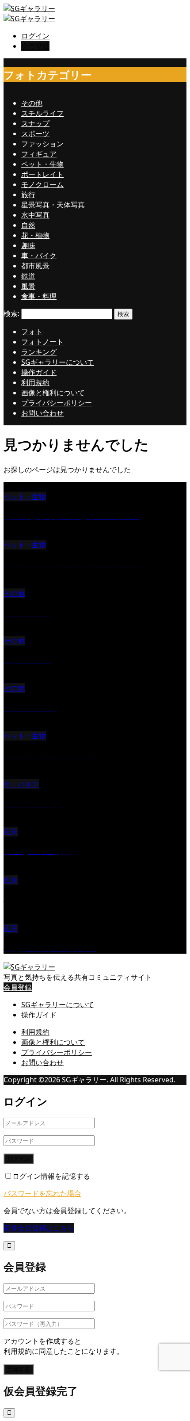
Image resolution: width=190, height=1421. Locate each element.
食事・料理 (39, 296)
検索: (11, 313)
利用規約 (35, 382)
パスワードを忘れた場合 (42, 1193)
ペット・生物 (42, 164)
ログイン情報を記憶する (51, 1176)
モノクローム (42, 184)
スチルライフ (42, 113)
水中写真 (35, 215)
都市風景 (35, 266)
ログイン (35, 36)
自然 (28, 225)
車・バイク (39, 255)
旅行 (28, 194)
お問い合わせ (42, 413)
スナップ (35, 123)
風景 (28, 286)
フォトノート (42, 342)
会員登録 (35, 46)
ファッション (42, 144)
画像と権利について (53, 392)
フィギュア (39, 154)
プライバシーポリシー (56, 403)
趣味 (28, 245)
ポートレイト (42, 174)
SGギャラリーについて (57, 362)
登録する (18, 1369)
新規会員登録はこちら (39, 1228)
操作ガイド (39, 372)
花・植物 (35, 235)
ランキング (39, 352)
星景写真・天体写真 (53, 205)
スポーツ (35, 133)
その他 (31, 103)
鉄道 (28, 276)
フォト (31, 331)
